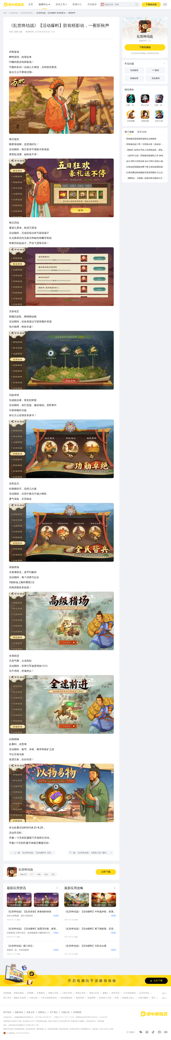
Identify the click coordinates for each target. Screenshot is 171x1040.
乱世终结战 (14, 13)
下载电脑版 (145, 47)
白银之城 (33, 998)
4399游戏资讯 (129, 993)
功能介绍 (65, 1012)
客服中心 (77, 4)
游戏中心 (43, 4)
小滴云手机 (67, 993)
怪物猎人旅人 (128, 998)
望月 (153, 998)
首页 (30, 4)
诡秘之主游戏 (20, 998)
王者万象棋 (143, 998)
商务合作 (31, 1012)
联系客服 (101, 1021)
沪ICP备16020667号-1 (43, 1017)
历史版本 (92, 4)
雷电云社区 (94, 993)
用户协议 (7, 1012)
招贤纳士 (42, 1012)
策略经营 (142, 41)
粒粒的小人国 (105, 998)
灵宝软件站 (144, 993)
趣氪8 (105, 993)
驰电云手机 (53, 993)
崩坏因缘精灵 (66, 998)
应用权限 (77, 1012)
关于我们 (54, 1012)
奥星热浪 (80, 998)
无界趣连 (41, 993)
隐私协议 (19, 1012)
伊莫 (117, 998)
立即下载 (106, 871)
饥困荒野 (92, 998)
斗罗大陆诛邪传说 (49, 998)
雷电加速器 (19, 993)
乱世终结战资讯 (26, 13)
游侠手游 (115, 993)
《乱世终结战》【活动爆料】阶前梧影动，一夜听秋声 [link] (55, 13)
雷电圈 (30, 993)
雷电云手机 (80, 993)
